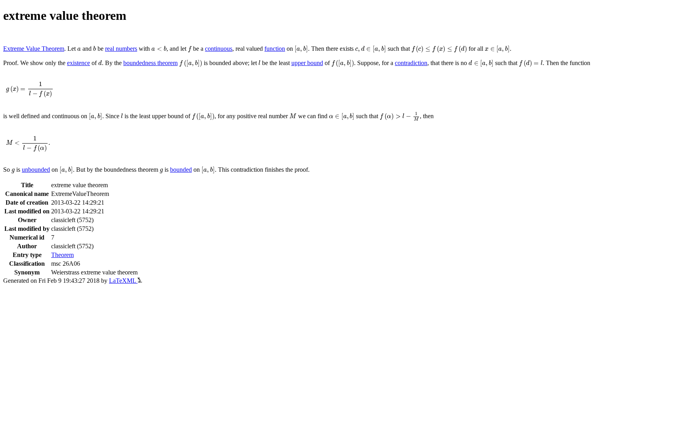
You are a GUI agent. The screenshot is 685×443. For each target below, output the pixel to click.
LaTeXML (123, 280)
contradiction (411, 62)
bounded (181, 169)
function (274, 48)
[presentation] (79, 49)
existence (78, 62)
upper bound (307, 62)
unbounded (36, 169)
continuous (218, 48)
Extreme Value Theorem (33, 48)
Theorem (62, 254)
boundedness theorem (150, 62)
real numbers (121, 48)
